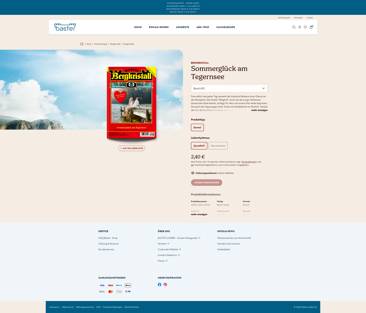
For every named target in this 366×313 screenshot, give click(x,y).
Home (138, 27)
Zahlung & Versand (108, 243)
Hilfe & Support (284, 17)
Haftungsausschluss (85, 307)
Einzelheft (199, 145)
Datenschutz (68, 307)
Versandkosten (248, 161)
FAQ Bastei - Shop (108, 237)
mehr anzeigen (259, 110)
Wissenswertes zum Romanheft (234, 237)
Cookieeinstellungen (112, 307)
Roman (197, 127)
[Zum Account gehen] (299, 27)
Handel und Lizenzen (228, 243)
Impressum (54, 307)
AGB (98, 307)
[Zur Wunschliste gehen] (305, 27)
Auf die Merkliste (132, 149)
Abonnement (218, 145)
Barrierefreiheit (132, 307)
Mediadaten (223, 249)
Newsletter (298, 17)
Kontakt (310, 17)
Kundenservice (106, 249)
